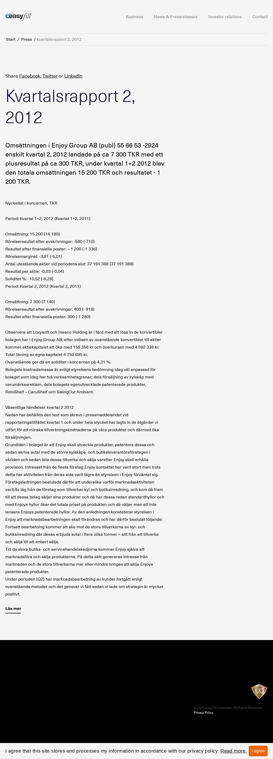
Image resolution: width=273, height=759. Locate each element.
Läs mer (13, 608)
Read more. (233, 751)
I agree (258, 751)
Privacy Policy (203, 712)
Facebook (29, 76)
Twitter (50, 76)
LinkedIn (73, 76)
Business (134, 16)
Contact (260, 16)
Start (10, 39)
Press (26, 39)
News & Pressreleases (176, 16)
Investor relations (225, 16)
